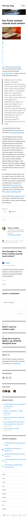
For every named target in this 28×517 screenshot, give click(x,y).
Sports (4, 493)
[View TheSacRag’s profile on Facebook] (3, 378)
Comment (20, 313)
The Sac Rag (8, 6)
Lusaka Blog (8, 443)
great (13, 196)
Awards (7, 263)
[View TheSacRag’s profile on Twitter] (6, 378)
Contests (4, 242)
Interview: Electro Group (11, 428)
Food (3, 482)
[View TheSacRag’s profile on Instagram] (10, 378)
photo (3, 66)
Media (21, 241)
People (4, 509)
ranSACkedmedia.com (17, 132)
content (22, 196)
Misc (3, 478)
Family (4, 501)
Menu (23, 5)
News (4, 474)
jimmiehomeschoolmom (15, 66)
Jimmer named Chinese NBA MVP (14, 417)
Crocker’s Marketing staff (12, 191)
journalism (10, 242)
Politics (4, 497)
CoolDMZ (7, 241)
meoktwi (7, 454)
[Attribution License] (14, 54)
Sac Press (15, 242)
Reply (4, 284)
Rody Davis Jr (9, 448)
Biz (3, 505)
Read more (17, 363)
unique (17, 196)
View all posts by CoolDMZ (14, 234)
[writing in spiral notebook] (14, 33)
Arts (3, 486)
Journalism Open (7, 73)
